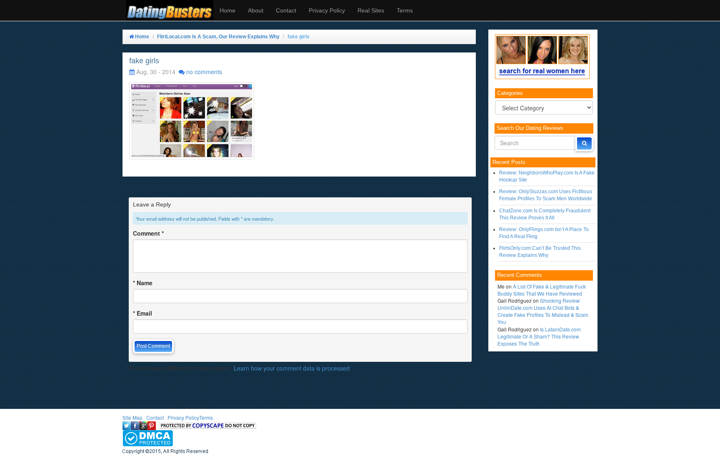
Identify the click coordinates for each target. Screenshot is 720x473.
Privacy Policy (327, 10)
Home (227, 10)
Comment (148, 233)
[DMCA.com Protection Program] (147, 437)
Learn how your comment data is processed (292, 368)
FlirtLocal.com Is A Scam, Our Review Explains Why (218, 37)
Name (142, 283)
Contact (286, 10)
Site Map (132, 417)
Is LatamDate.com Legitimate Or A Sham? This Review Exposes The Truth (539, 336)
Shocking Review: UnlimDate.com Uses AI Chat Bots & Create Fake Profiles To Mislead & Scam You (543, 311)
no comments (204, 71)
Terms (405, 10)
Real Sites (371, 10)
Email (142, 313)
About (255, 10)
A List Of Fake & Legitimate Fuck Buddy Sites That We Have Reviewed (542, 290)
